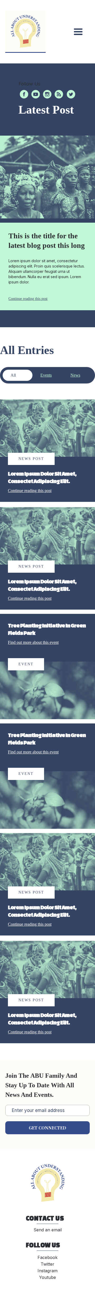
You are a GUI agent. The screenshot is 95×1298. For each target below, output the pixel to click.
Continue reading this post (28, 299)
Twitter (47, 1264)
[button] (78, 32)
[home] (25, 32)
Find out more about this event (33, 642)
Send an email (48, 1229)
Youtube (47, 1277)
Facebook (47, 1257)
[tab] (17, 375)
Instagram (47, 1270)
